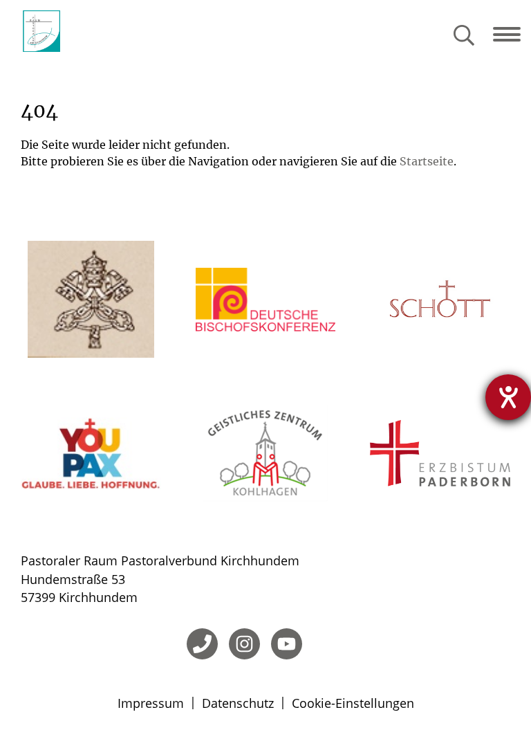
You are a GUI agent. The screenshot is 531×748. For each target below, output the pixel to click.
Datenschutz (238, 703)
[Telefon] (202, 643)
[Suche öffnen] (463, 36)
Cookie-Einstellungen (353, 703)
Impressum (151, 703)
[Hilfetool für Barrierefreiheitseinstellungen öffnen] (508, 397)
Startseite (427, 161)
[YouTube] (286, 643)
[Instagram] (244, 643)
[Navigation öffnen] (512, 34)
